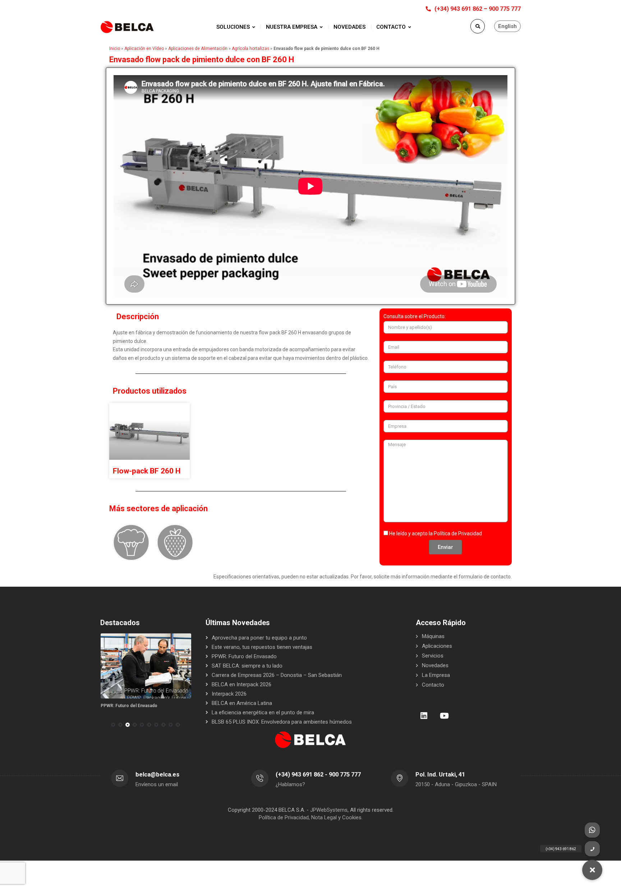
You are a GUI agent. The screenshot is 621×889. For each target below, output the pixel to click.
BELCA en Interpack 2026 (241, 684)
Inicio (114, 48)
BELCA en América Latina (242, 703)
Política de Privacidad (458, 533)
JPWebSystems (329, 810)
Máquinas (433, 636)
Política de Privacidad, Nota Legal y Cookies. (311, 817)
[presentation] (103, 724)
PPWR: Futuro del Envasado (244, 656)
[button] (113, 725)
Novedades (435, 665)
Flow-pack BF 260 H (146, 471)
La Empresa (436, 675)
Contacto (433, 685)
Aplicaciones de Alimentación (197, 48)
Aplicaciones (437, 646)
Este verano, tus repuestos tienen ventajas (262, 647)
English (507, 26)
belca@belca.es (157, 774)
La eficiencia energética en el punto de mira (263, 712)
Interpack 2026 (229, 694)
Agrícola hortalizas (250, 48)
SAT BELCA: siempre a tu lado (131, 705)
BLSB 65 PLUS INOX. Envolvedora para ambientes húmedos (282, 722)
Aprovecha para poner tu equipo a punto (259, 637)
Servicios (432, 655)
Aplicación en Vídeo (144, 48)
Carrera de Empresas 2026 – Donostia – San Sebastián (277, 675)
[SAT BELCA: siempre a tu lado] (145, 665)
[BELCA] (127, 27)
